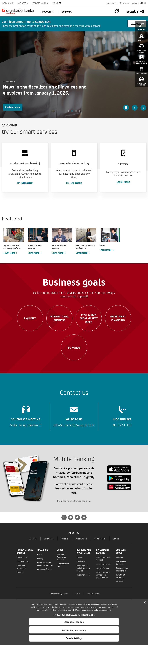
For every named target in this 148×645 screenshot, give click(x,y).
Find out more (12, 107)
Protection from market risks (89, 318)
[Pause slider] (126, 108)
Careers (116, 538)
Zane (78, 593)
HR (145, 3)
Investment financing (118, 318)
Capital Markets (102, 568)
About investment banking (103, 558)
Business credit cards (63, 565)
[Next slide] (143, 108)
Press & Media (81, 538)
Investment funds (83, 574)
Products (46, 11)
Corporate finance (103, 564)
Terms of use (124, 3)
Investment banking (102, 551)
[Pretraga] (117, 11)
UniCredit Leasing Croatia (58, 593)
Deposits (80, 557)
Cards (60, 549)
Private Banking (40, 3)
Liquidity (30, 318)
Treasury (20, 572)
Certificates (81, 561)
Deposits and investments (83, 551)
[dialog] (74, 622)
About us (135, 3)
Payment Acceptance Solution (61, 557)
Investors (64, 538)
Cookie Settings (74, 638)
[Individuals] (18, 11)
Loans (39, 554)
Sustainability (100, 538)
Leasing (40, 558)
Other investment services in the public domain (103, 575)
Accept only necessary (74, 630)
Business (22, 3)
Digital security (112, 3)
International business (59, 318)
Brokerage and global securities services (83, 568)
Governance (48, 538)
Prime (55, 3)
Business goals (121, 551)
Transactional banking (24, 551)
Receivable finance (44, 569)
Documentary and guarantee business (45, 563)
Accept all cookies (74, 622)
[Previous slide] (135, 108)
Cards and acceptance (21, 566)
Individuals (7, 3)
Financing (42, 549)
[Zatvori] (145, 602)
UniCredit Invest (93, 593)
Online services (22, 561)
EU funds (67, 11)
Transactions (22, 557)
